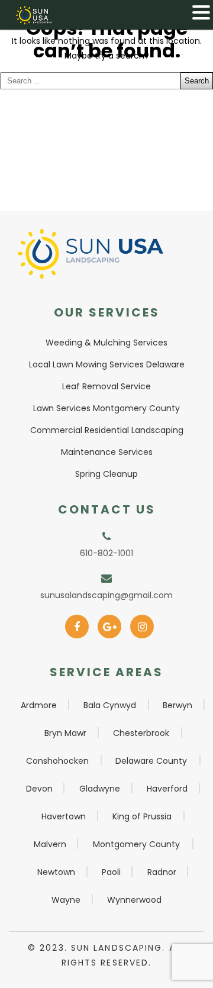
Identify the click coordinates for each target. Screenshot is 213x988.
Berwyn (177, 705)
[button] (201, 12)
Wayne (65, 900)
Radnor (161, 872)
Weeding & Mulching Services (106, 342)
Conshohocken (57, 761)
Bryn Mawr (65, 733)
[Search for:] (106, 80)
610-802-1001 (106, 553)
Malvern (50, 844)
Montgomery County (136, 844)
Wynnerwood (134, 900)
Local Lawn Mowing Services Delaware (107, 364)
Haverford (167, 789)
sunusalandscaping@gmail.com (106, 595)
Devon (39, 789)
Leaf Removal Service (106, 386)
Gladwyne (99, 789)
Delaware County (151, 761)
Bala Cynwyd (109, 705)
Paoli (111, 872)
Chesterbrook (141, 733)
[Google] (110, 623)
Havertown (63, 816)
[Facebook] (77, 623)
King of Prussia (142, 816)
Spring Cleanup (106, 474)
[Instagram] (142, 623)
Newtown (56, 872)
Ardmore (39, 705)
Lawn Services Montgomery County (106, 408)
